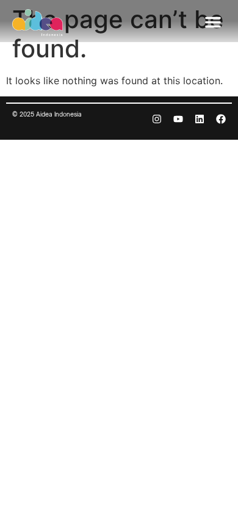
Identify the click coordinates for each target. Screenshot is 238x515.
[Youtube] (178, 119)
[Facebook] (221, 119)
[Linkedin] (199, 119)
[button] (213, 22)
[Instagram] (157, 119)
